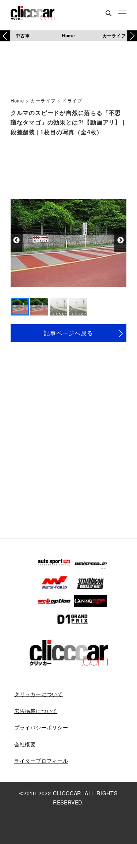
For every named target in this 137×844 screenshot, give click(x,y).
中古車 (23, 35)
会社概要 (25, 744)
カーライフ (114, 35)
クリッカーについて (38, 694)
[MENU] (122, 14)
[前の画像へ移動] (17, 240)
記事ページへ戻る (68, 333)
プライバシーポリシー (41, 727)
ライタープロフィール (41, 760)
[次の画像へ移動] (120, 240)
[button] (132, 36)
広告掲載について (35, 710)
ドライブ (72, 100)
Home (68, 35)
